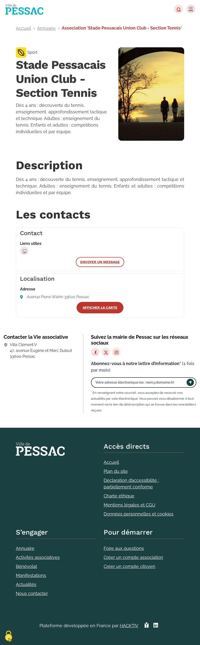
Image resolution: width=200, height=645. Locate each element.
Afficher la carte (100, 307)
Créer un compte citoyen (129, 566)
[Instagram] (116, 352)
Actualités (26, 584)
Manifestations (31, 575)
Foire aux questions (124, 548)
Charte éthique (119, 495)
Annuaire (46, 28)
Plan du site (116, 471)
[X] (105, 352)
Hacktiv (129, 625)
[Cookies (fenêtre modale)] (8, 636)
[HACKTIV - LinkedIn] (155, 627)
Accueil (23, 28)
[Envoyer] (190, 382)
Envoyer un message (100, 262)
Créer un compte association (133, 557)
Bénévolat (26, 566)
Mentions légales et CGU (129, 504)
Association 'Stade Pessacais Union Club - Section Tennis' (122, 27)
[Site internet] (24, 251)
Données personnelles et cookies (138, 513)
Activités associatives (38, 557)
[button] (178, 9)
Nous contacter (32, 593)
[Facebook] (95, 352)
